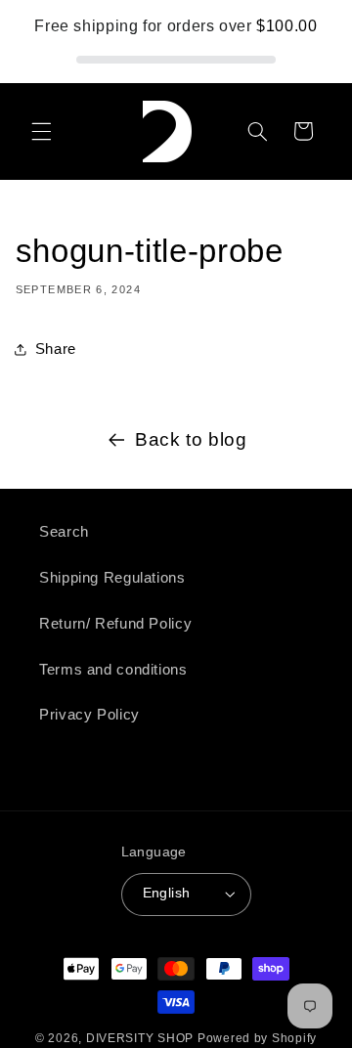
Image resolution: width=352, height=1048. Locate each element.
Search (64, 532)
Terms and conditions (113, 669)
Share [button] (55, 349)
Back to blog (191, 439)
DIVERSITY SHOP (142, 1038)
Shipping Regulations (112, 578)
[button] (41, 131)
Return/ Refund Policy (115, 624)
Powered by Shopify (257, 1038)
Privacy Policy (89, 714)
